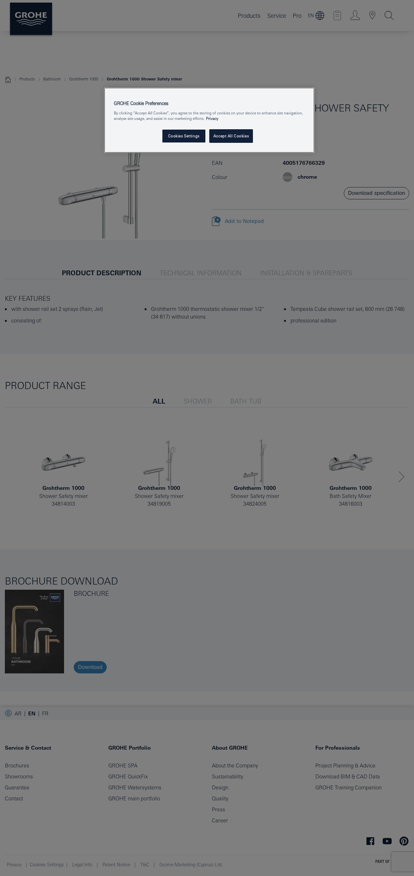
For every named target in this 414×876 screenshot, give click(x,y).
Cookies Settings (184, 136)
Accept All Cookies (231, 136)
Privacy (212, 118)
